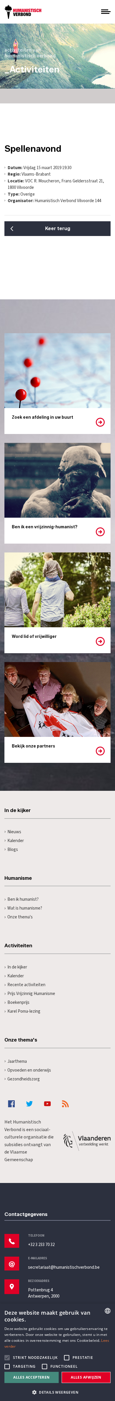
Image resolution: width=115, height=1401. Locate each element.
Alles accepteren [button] (31, 1377)
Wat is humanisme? (24, 908)
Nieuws (14, 832)
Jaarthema (17, 1061)
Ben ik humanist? (23, 899)
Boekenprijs (18, 1002)
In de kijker (17, 967)
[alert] (57, 1352)
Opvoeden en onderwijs (29, 1070)
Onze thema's (20, 917)
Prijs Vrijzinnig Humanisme (31, 994)
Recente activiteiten (26, 985)
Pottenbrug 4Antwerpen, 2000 (43, 1293)
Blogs (12, 849)
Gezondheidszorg (23, 1079)
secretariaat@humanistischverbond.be (64, 1267)
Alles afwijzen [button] (86, 1377)
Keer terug (57, 228)
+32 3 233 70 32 (41, 1245)
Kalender (15, 841)
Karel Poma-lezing (23, 1011)
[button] (57, 1391)
